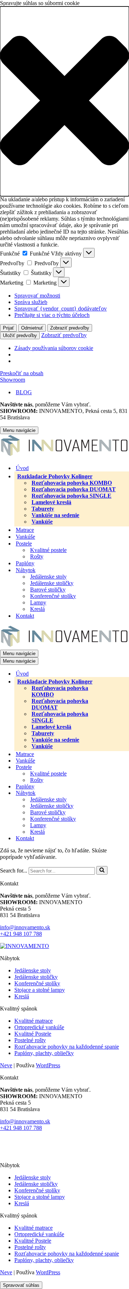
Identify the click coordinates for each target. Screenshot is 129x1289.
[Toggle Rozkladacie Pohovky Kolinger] (124, 681)
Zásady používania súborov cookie (53, 348)
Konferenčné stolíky (53, 596)
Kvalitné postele (48, 550)
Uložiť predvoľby (20, 335)
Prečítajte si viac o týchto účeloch (52, 315)
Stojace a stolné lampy (39, 990)
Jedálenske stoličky (51, 583)
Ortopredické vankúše (39, 1027)
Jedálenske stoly (48, 577)
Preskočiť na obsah (21, 373)
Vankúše (42, 522)
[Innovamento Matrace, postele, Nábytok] (64, 455)
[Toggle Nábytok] (125, 793)
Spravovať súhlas (21, 1285)
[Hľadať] (102, 870)
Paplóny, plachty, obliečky (44, 1053)
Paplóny (25, 563)
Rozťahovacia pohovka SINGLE (71, 496)
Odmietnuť (32, 328)
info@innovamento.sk (25, 927)
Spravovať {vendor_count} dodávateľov (60, 308)
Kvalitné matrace (33, 1021)
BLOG (24, 392)
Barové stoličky (48, 589)
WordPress (48, 1065)
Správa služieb (30, 302)
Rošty (36, 556)
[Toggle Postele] (125, 767)
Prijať (8, 328)
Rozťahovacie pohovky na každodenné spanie (66, 1047)
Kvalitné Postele (32, 1034)
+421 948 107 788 (21, 934)
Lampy (38, 602)
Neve (6, 1065)
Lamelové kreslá (51, 502)
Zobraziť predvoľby (69, 328)
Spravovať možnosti (37, 296)
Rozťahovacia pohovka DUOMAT (74, 489)
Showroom (12, 380)
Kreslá (37, 609)
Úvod (22, 468)
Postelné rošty (30, 1040)
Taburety (43, 509)
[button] (64, 101)
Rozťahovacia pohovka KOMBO (72, 483)
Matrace (25, 530)
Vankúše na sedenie (55, 515)
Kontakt (25, 616)
